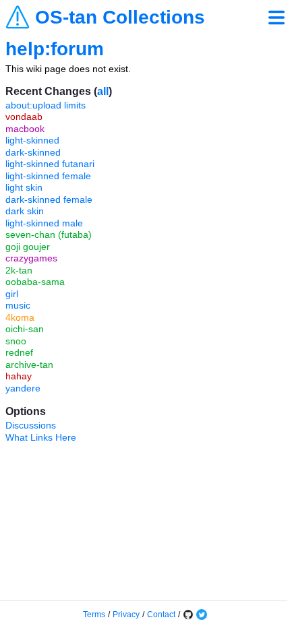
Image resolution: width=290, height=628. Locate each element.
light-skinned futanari (49, 163)
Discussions (30, 425)
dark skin (24, 211)
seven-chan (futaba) (48, 234)
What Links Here (40, 437)
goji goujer (27, 246)
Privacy (126, 614)
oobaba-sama (35, 281)
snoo (15, 341)
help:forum (54, 48)
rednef (19, 352)
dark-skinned (33, 152)
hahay (18, 376)
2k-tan (18, 270)
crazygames (31, 258)
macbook (25, 128)
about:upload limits (45, 105)
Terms (94, 614)
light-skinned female (48, 175)
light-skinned (32, 140)
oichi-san (24, 328)
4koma (19, 317)
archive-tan (29, 364)
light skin (23, 187)
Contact (161, 614)
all (103, 91)
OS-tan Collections (120, 17)
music (17, 305)
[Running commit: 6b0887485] (188, 614)
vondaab (23, 116)
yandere (22, 388)
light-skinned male (44, 223)
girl (11, 293)
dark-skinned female (48, 199)
